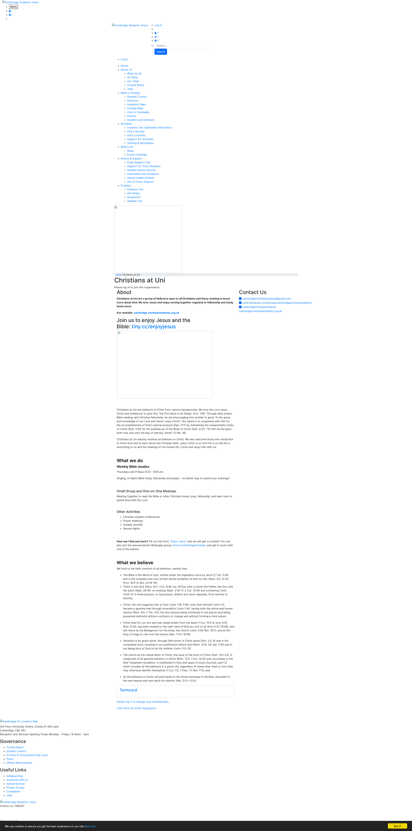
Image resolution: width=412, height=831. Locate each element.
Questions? (133, 197)
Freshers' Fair (135, 189)
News (130, 150)
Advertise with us (10, 817)
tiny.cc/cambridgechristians (189, 545)
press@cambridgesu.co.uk (16, 813)
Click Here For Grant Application (136, 708)
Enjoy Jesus (178, 541)
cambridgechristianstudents (259, 307)
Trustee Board (135, 85)
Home (118, 274)
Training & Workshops (140, 143)
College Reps (135, 108)
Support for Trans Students (143, 166)
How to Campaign (138, 112)
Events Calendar (137, 154)
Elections (132, 100)
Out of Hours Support (140, 181)
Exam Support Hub (138, 162)
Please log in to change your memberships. (143, 701)
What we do (134, 73)
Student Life (134, 201)
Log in (158, 25)
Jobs (130, 88)
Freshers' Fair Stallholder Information (149, 127)
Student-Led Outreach (140, 119)
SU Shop (132, 77)
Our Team (133, 81)
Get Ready (133, 193)
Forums (131, 116)
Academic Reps (136, 104)
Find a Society (136, 131)
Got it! (397, 826)
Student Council (137, 96)
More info (90, 826)
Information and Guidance (143, 174)
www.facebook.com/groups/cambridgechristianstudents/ (277, 302)
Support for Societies (140, 139)
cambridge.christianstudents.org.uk (260, 311)
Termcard (128, 690)
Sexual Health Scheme (140, 177)
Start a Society (136, 135)
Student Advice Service (141, 170)
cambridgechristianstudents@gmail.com (266, 298)
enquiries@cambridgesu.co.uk (18, 809)
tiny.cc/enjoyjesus (154, 326)
